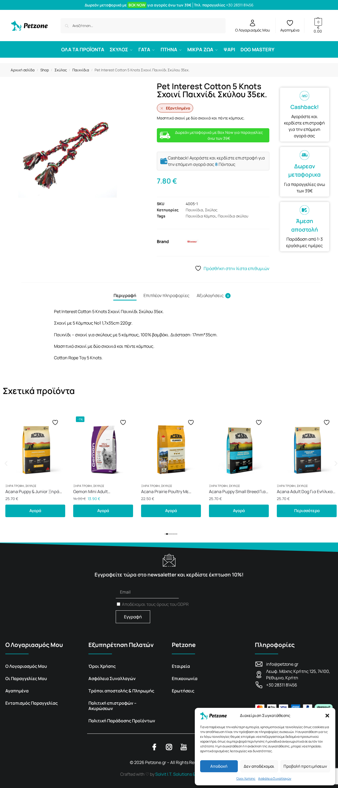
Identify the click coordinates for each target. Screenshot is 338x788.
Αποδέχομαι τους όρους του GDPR (155, 604)
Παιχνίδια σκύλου (233, 216)
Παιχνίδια (80, 70)
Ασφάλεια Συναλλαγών (274, 778)
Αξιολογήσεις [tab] (213, 295)
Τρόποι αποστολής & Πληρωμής (121, 691)
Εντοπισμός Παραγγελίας (31, 703)
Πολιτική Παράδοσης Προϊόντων (121, 721)
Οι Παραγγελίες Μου (26, 678)
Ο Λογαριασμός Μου (252, 30)
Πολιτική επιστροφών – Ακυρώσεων (112, 705)
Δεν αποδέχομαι (259, 766)
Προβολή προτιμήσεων (305, 766)
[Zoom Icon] (78, 154)
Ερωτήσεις (183, 691)
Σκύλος (61, 70)
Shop (44, 70)
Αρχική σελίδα (22, 70)
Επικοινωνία (184, 678)
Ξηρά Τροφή (14, 486)
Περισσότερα (307, 510)
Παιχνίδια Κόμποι (201, 216)
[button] (327, 715)
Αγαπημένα (290, 30)
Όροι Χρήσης (245, 778)
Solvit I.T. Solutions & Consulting (186, 774)
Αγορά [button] (35, 510)
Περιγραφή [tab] (125, 295)
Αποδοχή (218, 766)
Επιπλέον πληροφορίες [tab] (166, 295)
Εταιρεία (181, 666)
